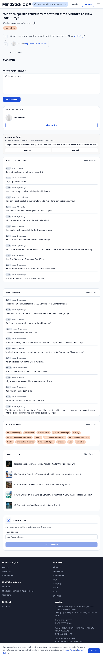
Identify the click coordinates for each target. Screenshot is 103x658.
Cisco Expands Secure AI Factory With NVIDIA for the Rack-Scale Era (44, 464)
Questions (6, 571)
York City (79, 36)
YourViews (6, 595)
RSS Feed (6, 606)
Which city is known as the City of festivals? (24, 361)
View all (89, 292)
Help (55, 591)
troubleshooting (13, 433)
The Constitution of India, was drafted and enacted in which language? (37, 313)
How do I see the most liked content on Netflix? (26, 371)
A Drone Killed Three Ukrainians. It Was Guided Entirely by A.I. (42, 484)
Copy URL (28, 150)
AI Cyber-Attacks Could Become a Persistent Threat (37, 505)
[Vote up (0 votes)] (5, 36)
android (61, 442)
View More (88, 160)
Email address (11, 532)
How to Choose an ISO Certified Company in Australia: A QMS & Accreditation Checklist (53, 495)
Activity (5, 567)
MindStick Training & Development (17, 591)
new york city (10, 28)
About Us (57, 567)
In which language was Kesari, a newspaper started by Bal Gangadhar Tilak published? (44, 352)
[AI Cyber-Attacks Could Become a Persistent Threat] (8, 505)
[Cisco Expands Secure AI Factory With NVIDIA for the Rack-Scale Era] (8, 463)
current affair (43, 433)
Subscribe (53, 544)
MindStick (6, 586)
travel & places (41, 43)
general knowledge (61, 433)
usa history (29, 433)
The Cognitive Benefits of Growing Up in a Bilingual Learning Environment (47, 474)
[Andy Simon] (13, 43)
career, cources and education (19, 437)
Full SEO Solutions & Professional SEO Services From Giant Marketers (36, 303)
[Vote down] (5, 44)
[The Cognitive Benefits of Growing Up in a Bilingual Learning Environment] (8, 474)
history (76, 433)
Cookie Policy (69, 650)
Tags (55, 579)
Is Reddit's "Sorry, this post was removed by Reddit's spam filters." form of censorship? (44, 342)
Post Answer (12, 99)
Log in (75, 4)
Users (55, 587)
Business (57, 596)
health (9, 442)
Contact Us (58, 571)
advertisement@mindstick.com (68, 641)
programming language (79, 437)
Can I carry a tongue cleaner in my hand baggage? (28, 323)
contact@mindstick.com (65, 638)
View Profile (51, 125)
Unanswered (8, 575)
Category (57, 583)
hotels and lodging (46, 442)
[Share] (34, 23)
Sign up (88, 4)
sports (37, 437)
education (80, 442)
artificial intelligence (25, 442)
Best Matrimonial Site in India (18, 391)
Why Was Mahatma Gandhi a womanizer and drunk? (29, 381)
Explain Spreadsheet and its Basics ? (21, 332)
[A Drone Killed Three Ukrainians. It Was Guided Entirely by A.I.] (8, 484)
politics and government (55, 437)
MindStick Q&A (16, 4)
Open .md (75, 150)
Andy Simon (29, 43)
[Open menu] (98, 4)
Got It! (94, 650)
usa (70, 442)
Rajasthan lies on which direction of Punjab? (25, 400)
